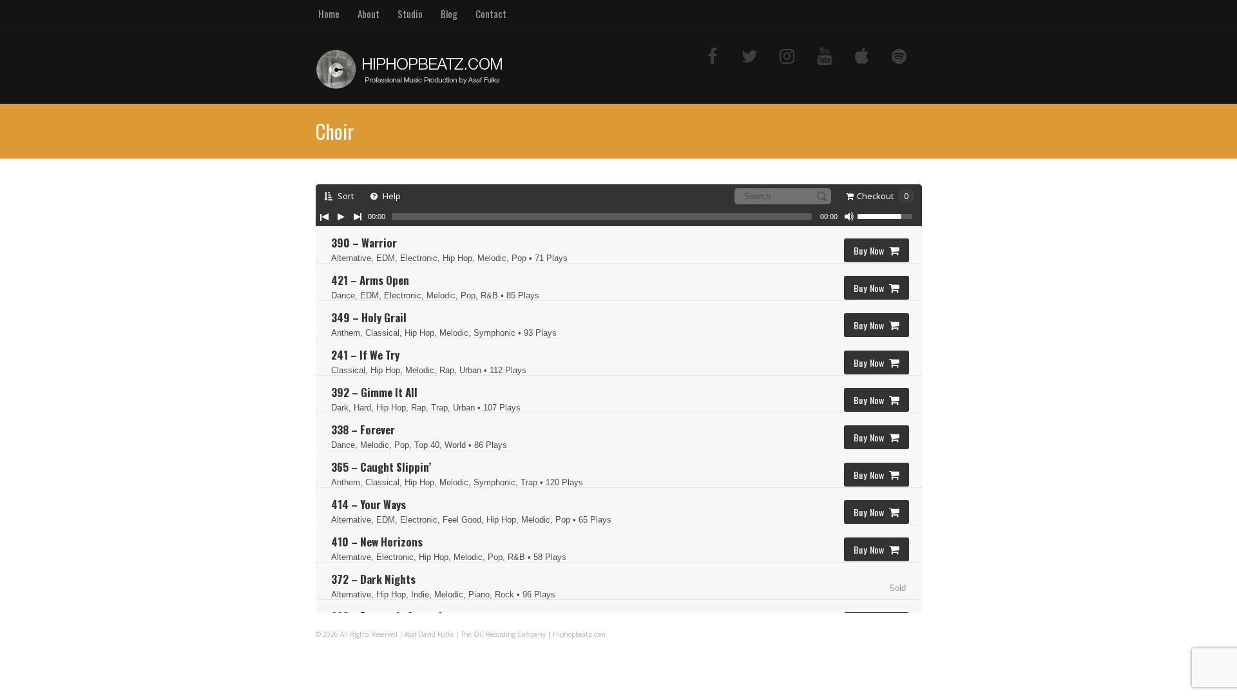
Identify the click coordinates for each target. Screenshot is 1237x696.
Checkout (882, 196)
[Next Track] (357, 216)
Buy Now (869, 250)
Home (329, 13)
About (368, 13)
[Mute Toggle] (849, 216)
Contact (490, 13)
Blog (449, 13)
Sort (345, 196)
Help (391, 196)
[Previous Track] (324, 216)
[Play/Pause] (341, 216)
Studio (410, 13)
